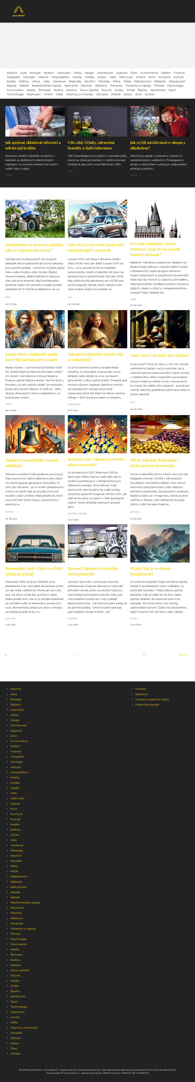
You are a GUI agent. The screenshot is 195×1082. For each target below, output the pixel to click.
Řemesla (45, 90)
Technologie (15, 94)
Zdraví (128, 94)
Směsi (131, 90)
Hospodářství (60, 77)
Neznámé (71, 85)
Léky (46, 81)
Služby (119, 90)
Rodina (58, 90)
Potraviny (116, 85)
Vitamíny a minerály (79, 94)
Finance (179, 72)
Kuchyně (164, 77)
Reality (31, 90)
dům (7, 297)
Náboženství (142, 81)
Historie (43, 77)
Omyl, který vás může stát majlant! (159, 355)
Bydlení (49, 72)
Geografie (13, 77)
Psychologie (175, 85)
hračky (133, 299)
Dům (134, 72)
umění (8, 404)
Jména (140, 77)
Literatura (59, 81)
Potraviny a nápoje (138, 85)
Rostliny (71, 90)
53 (144, 654)
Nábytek (160, 81)
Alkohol (12, 72)
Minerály (104, 81)
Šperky (142, 90)
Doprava (122, 72)
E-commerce (149, 72)
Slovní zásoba (89, 90)
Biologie (35, 72)
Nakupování (177, 81)
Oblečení (101, 85)
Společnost (157, 90)
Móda (127, 81)
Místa (117, 81)
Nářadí (24, 85)
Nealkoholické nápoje (46, 85)
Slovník (107, 90)
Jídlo (113, 77)
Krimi (151, 77)
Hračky (77, 77)
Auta (23, 72)
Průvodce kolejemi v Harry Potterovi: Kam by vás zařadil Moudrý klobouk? (155, 249)
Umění (48, 94)
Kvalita (11, 81)
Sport (172, 90)
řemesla (9, 512)
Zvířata (149, 94)
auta (70, 297)
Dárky (78, 72)
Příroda (159, 85)
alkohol (8, 175)
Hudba (89, 77)
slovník (133, 618)
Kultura (178, 77)
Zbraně (116, 94)
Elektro (166, 72)
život (132, 402)
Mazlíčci (90, 81)
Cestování (64, 72)
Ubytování (34, 94)
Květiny (24, 81)
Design (89, 72)
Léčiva (36, 81)
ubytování (10, 618)
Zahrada (102, 94)
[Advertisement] (97, 45)
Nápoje (12, 85)
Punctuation (15, 90)
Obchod (86, 85)
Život (138, 94)
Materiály (75, 81)
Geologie (29, 77)
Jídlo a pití (126, 77)
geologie (134, 512)
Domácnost (105, 72)
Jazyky (101, 77)
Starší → (184, 654)
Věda (59, 94)
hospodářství (74, 404)
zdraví (71, 171)
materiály (72, 618)
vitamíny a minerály (77, 513)
